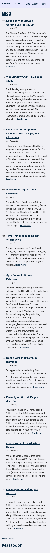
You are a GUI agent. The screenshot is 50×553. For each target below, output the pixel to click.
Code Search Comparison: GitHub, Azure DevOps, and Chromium (22, 133)
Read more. (11, 66)
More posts (8, 538)
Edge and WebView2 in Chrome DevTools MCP (20, 22)
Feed (43, 3)
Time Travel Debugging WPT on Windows (23, 237)
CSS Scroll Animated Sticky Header (23, 445)
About (35, 3)
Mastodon (12, 545)
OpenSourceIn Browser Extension (20, 277)
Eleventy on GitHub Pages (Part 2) (22, 491)
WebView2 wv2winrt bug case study (24, 78)
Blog (28, 3)
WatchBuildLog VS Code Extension (21, 191)
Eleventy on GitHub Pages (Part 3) (22, 399)
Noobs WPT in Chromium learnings (21, 359)
